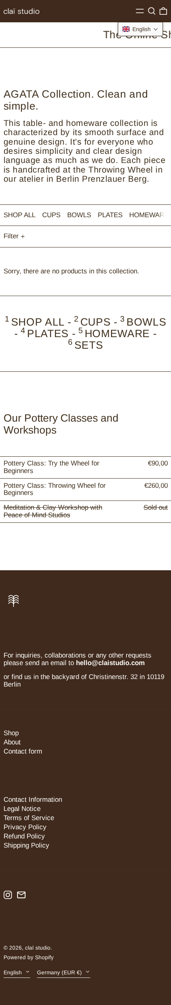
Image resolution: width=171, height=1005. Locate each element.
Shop (11, 733)
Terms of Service (29, 818)
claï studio (38, 948)
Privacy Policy (25, 827)
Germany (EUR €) (60, 972)
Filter (11, 236)
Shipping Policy (26, 845)
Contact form (23, 751)
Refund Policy (24, 836)
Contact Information (33, 799)
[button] (152, 11)
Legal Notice (22, 809)
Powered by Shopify (29, 957)
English (13, 972)
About (12, 742)
